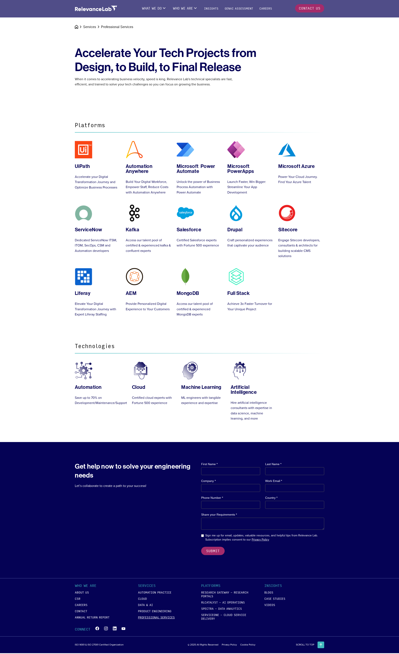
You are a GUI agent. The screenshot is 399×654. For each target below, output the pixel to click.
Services (89, 27)
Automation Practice (154, 592)
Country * (271, 497)
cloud (142, 598)
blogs (268, 592)
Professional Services (156, 617)
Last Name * (273, 464)
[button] (100, 586)
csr (77, 598)
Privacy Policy (260, 539)
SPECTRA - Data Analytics (221, 608)
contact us (309, 8)
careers (81, 604)
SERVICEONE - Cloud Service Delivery (223, 616)
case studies (274, 598)
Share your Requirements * (219, 514)
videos (269, 604)
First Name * (209, 464)
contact (81, 610)
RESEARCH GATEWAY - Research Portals (224, 594)
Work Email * (273, 481)
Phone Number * (212, 497)
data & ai (145, 604)
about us (82, 592)
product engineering (154, 610)
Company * (208, 481)
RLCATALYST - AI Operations (223, 602)
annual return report (92, 617)
